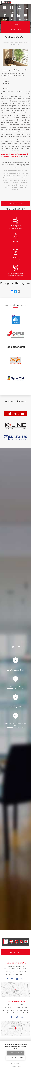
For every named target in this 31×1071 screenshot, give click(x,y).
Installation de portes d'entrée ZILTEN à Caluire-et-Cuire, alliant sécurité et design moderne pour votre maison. (15, 173)
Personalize (16, 1063)
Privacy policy (16, 1067)
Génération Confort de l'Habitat (10, 42)
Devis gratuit (15, 24)
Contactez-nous (15, 204)
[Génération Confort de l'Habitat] (13, 2)
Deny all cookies (16, 1058)
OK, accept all (16, 1053)
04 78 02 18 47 (16, 30)
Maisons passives (23, 42)
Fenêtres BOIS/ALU (15, 44)
